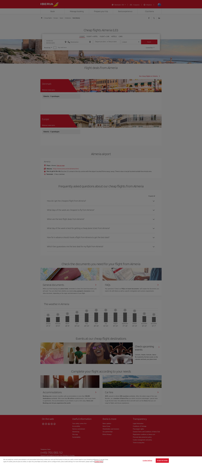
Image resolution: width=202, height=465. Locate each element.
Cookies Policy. (99, 461)
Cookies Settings (147, 460)
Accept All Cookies (162, 460)
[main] (101, 460)
